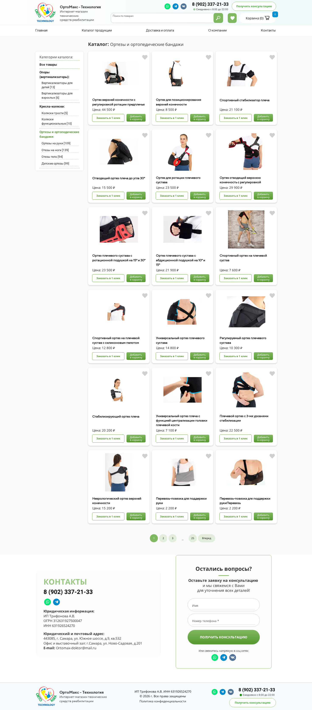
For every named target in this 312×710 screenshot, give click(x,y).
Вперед (206, 538)
